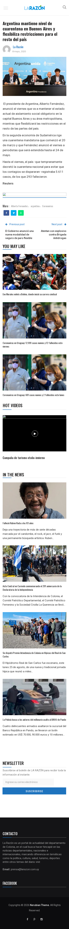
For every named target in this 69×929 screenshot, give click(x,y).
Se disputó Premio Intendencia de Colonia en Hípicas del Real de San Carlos (34, 654)
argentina (35, 206)
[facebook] (6, 213)
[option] (34, 438)
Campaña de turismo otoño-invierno (24, 458)
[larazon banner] (34, 196)
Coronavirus (47, 206)
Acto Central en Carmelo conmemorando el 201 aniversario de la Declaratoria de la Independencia (32, 587)
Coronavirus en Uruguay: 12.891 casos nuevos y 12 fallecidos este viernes (32, 344)
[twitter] (14, 213)
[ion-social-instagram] (41, 919)
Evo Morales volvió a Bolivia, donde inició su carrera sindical (30, 294)
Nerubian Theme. (39, 905)
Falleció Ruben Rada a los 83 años (18, 523)
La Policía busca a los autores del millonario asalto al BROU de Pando (34, 719)
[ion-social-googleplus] (34, 919)
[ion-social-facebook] (27, 919)
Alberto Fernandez (19, 206)
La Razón (18, 47)
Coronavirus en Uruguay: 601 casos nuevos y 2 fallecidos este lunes (33, 395)
